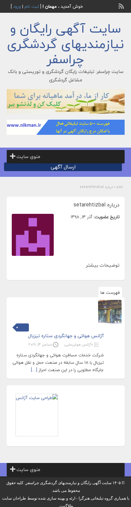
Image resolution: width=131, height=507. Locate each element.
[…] (34, 370)
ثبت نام (32, 6)
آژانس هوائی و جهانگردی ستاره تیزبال (66, 336)
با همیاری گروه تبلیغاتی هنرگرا (104, 498)
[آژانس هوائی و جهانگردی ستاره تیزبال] (110, 311)
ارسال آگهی (63, 166)
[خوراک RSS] (122, 5)
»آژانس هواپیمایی (78, 344)
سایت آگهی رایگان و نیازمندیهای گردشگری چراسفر (65, 43)
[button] (28, 156)
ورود (17, 6)
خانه (120, 187)
